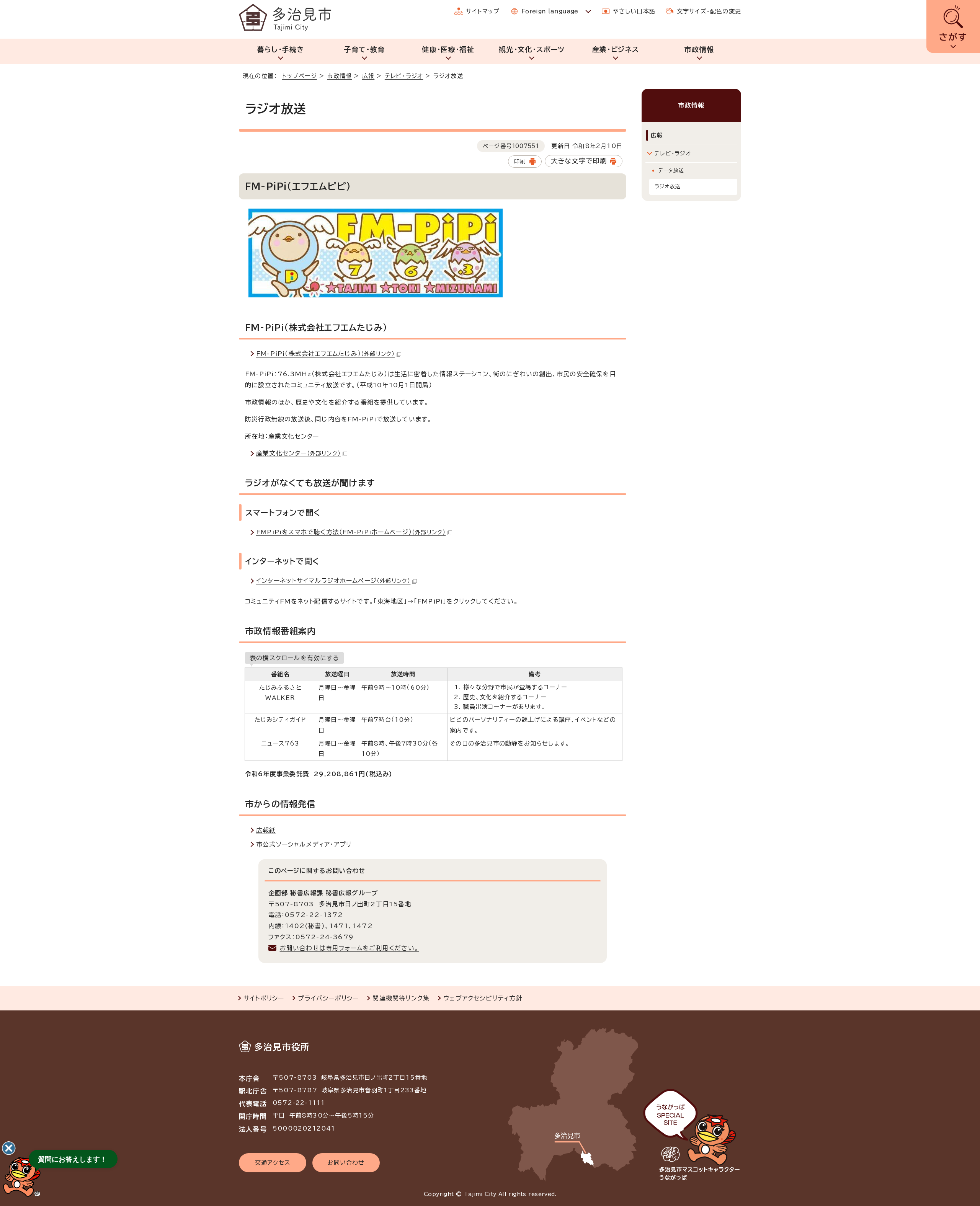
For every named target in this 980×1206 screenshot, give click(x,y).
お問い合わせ (345, 1162)
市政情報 (699, 49)
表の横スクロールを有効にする (294, 658)
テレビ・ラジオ (404, 76)
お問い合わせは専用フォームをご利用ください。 (349, 948)
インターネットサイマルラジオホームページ (333, 581)
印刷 (520, 161)
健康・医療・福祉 (448, 49)
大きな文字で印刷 (579, 161)
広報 (368, 76)
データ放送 (671, 170)
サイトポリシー (263, 998)
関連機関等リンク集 (401, 998)
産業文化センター (298, 453)
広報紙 (266, 830)
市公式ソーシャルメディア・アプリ (303, 844)
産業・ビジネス (615, 49)
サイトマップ (483, 11)
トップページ (299, 76)
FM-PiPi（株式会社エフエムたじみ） (325, 354)
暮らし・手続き (280, 49)
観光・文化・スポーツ (532, 49)
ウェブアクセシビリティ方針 (483, 998)
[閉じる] (9, 1148)
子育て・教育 (364, 49)
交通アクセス (272, 1162)
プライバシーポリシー (328, 998)
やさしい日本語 (634, 11)
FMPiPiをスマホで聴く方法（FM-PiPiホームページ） (351, 532)
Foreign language (549, 11)
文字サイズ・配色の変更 (709, 11)
